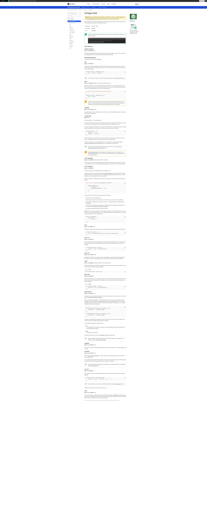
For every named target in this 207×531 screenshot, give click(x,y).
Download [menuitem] (114, 4)
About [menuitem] (88, 4)
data (70, 26)
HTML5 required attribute (94, 355)
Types (85, 9)
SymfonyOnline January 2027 (73, 7)
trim (70, 48)
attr (70, 24)
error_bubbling (72, 30)
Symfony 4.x (108, 17)
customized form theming (100, 339)
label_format (71, 42)
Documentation (74, 9)
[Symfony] (76, 4)
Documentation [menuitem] (95, 4)
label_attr (71, 40)
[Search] (206, 0)
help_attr (71, 35)
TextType (93, 28)
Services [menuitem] (103, 4)
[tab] (86, 269)
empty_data (71, 29)
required (71, 45)
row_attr (70, 46)
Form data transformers (93, 152)
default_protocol (72, 21)
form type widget (117, 384)
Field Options (71, 19)
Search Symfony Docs (73, 13)
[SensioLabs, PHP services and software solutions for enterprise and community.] (137, 4)
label (70, 38)
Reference (81, 9)
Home (68, 9)
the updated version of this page (94, 18)
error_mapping (72, 32)
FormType (99, 59)
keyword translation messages (95, 297)
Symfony (3, 0)
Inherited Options (72, 22)
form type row (118, 78)
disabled (71, 27)
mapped (70, 43)
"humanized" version (103, 335)
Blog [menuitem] (108, 4)
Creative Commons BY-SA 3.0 (111, 400)
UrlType (94, 30)
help (70, 34)
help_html (71, 37)
